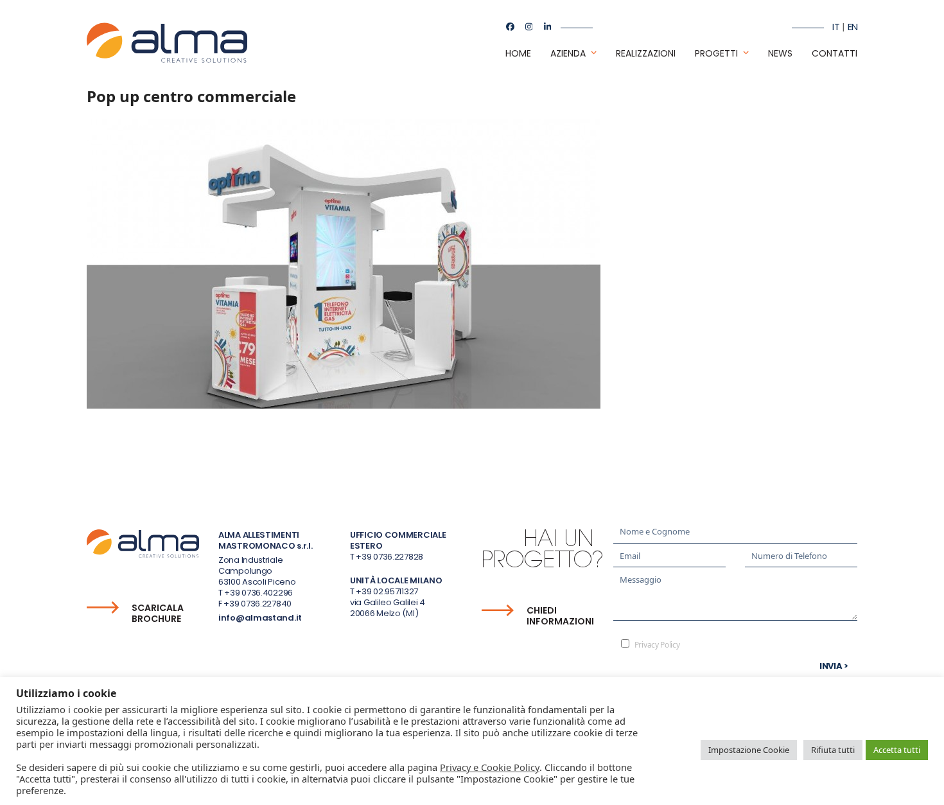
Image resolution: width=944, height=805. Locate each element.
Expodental (114, 458)
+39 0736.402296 (258, 593)
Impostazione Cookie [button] (748, 750)
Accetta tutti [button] (896, 750)
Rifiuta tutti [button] (833, 750)
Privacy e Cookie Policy (489, 767)
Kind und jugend (815, 458)
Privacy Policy (657, 644)
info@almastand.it (260, 618)
